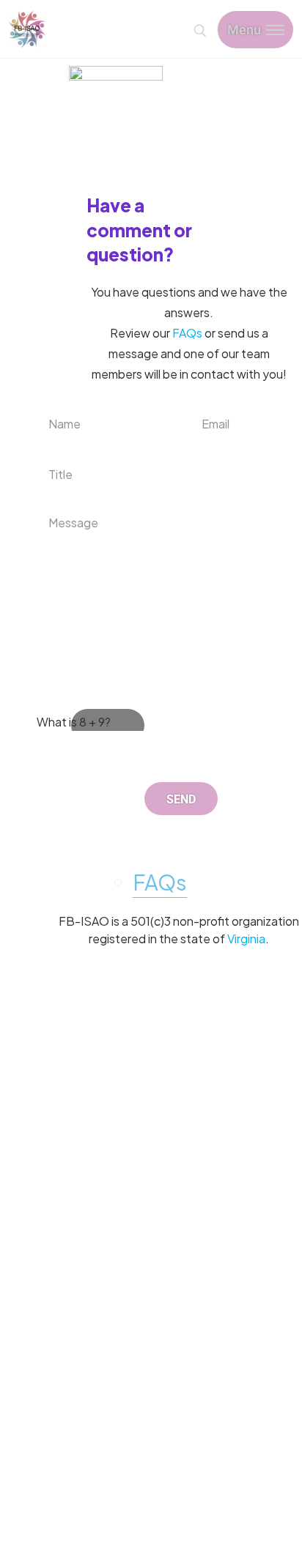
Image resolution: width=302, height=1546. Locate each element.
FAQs (187, 333)
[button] (158, 882)
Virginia (246, 938)
